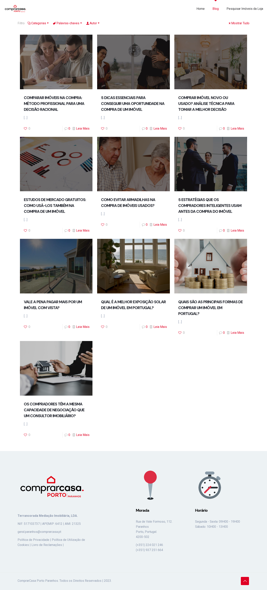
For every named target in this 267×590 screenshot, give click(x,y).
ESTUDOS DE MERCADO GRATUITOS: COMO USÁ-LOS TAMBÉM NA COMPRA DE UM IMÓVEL (55, 205)
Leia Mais (83, 128)
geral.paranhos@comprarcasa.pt (39, 532)
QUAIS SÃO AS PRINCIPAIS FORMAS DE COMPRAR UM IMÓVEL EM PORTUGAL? (210, 307)
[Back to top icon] (244, 580)
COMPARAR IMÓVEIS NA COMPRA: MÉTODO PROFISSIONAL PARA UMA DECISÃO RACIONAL (54, 103)
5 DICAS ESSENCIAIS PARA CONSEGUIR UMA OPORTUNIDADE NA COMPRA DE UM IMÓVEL (132, 103)
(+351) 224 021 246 (149, 545)
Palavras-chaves (67, 23)
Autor (93, 23)
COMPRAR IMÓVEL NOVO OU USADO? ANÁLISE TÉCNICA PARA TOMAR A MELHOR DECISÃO (206, 103)
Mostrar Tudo (240, 23)
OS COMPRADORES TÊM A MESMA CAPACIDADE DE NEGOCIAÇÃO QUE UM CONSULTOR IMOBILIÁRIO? (54, 409)
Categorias (38, 23)
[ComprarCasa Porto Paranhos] (15, 9)
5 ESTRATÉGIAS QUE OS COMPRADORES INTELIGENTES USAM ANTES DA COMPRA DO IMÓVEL (209, 205)
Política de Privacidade (33, 540)
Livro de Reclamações (46, 545)
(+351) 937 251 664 (149, 550)
